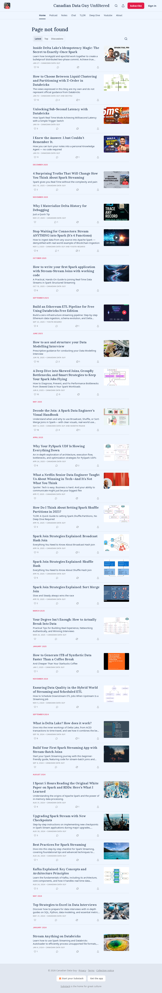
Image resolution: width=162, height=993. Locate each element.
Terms (91, 970)
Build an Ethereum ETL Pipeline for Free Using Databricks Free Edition (63, 309)
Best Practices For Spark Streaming (59, 845)
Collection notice (105, 970)
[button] (42, 15)
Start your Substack (73, 978)
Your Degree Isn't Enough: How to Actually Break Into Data (65, 622)
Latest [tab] (38, 38)
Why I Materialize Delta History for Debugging (60, 208)
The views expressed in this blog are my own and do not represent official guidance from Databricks (63, 90)
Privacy (82, 970)
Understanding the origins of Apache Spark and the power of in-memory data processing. (66, 797)
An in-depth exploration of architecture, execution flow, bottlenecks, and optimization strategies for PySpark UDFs (64, 456)
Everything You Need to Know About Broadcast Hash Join (64, 544)
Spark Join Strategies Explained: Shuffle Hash (63, 564)
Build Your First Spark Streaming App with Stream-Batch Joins (65, 750)
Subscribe (136, 5)
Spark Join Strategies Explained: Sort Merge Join (66, 589)
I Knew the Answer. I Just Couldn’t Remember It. (58, 140)
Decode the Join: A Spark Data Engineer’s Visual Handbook (63, 413)
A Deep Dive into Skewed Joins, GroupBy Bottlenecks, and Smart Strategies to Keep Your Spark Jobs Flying (64, 375)
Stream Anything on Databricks (57, 936)
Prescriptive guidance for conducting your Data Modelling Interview (64, 352)
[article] (81, 57)
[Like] (35, 222)
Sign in (152, 5)
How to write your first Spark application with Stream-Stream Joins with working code (64, 271)
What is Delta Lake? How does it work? (62, 723)
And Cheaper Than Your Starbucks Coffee (55, 663)
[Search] (116, 6)
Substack (65, 986)
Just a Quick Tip (41, 214)
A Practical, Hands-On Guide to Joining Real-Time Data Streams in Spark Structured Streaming (62, 281)
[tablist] (49, 39)
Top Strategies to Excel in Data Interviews (65, 905)
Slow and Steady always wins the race (53, 595)
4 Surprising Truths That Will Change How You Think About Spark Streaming (65, 175)
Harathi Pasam (77, 426)
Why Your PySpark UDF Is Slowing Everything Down (59, 448)
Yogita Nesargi (77, 247)
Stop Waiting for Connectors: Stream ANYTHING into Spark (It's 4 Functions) (62, 233)
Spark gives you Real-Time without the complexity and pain (65, 181)
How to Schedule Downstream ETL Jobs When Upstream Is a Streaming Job (65, 697)
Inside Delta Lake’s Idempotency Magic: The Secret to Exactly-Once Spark (66, 50)
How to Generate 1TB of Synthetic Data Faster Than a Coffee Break (62, 657)
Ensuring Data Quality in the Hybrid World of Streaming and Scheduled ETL (65, 690)
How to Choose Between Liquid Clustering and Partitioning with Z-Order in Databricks (65, 81)
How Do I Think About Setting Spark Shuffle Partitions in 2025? (66, 510)
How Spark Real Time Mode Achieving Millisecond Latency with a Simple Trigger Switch (65, 119)
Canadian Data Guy (50, 63)
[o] (116, 54)
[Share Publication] (123, 6)
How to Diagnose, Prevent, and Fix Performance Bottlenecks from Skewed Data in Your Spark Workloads (66, 385)
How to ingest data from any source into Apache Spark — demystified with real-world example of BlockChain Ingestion (66, 241)
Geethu (68, 96)
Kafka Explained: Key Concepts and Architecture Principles (59, 871)
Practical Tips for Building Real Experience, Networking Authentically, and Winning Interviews (63, 629)
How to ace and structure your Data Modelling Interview (60, 344)
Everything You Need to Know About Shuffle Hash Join (62, 570)
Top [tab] (46, 38)
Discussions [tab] (57, 38)
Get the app (96, 978)
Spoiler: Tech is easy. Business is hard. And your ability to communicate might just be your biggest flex (64, 489)
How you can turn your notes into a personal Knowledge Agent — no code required (63, 148)
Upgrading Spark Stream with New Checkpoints (59, 818)
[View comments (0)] (58, 67)
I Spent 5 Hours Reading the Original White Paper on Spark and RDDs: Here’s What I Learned (66, 787)
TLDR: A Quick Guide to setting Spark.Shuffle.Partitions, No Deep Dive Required (65, 517)
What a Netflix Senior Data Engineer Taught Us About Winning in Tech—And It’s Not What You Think (66, 479)
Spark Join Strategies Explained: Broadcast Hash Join (65, 538)
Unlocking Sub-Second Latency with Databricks (60, 111)
